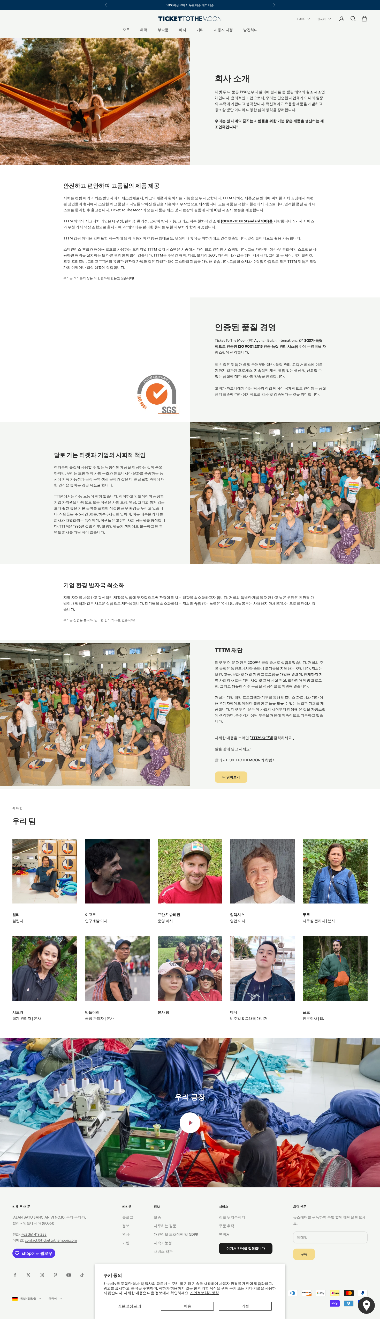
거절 (245, 1306)
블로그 (127, 1217)
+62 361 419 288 (34, 1234)
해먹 (143, 30)
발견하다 (250, 30)
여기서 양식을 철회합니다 (245, 1248)
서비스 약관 (163, 1251)
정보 (126, 1225)
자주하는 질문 (165, 1225)
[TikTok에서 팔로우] (82, 1275)
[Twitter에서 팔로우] (28, 1275)
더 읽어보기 (231, 777)
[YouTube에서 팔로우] (68, 1275)
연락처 (224, 1234)
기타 (200, 30)
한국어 (321, 19)
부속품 (163, 30)
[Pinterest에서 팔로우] (55, 1275)
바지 (182, 30)
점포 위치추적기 (232, 1217)
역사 (126, 1234)
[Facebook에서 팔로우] (15, 1275)
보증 (157, 1217)
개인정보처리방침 (204, 1293)
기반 (126, 1243)
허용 (187, 1306)
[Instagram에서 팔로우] (41, 1275)
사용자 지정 (223, 30)
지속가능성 (163, 1243)
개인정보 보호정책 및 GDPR (176, 1234)
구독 (304, 1254)
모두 (126, 30)
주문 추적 (226, 1225)
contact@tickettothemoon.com (51, 1240)
